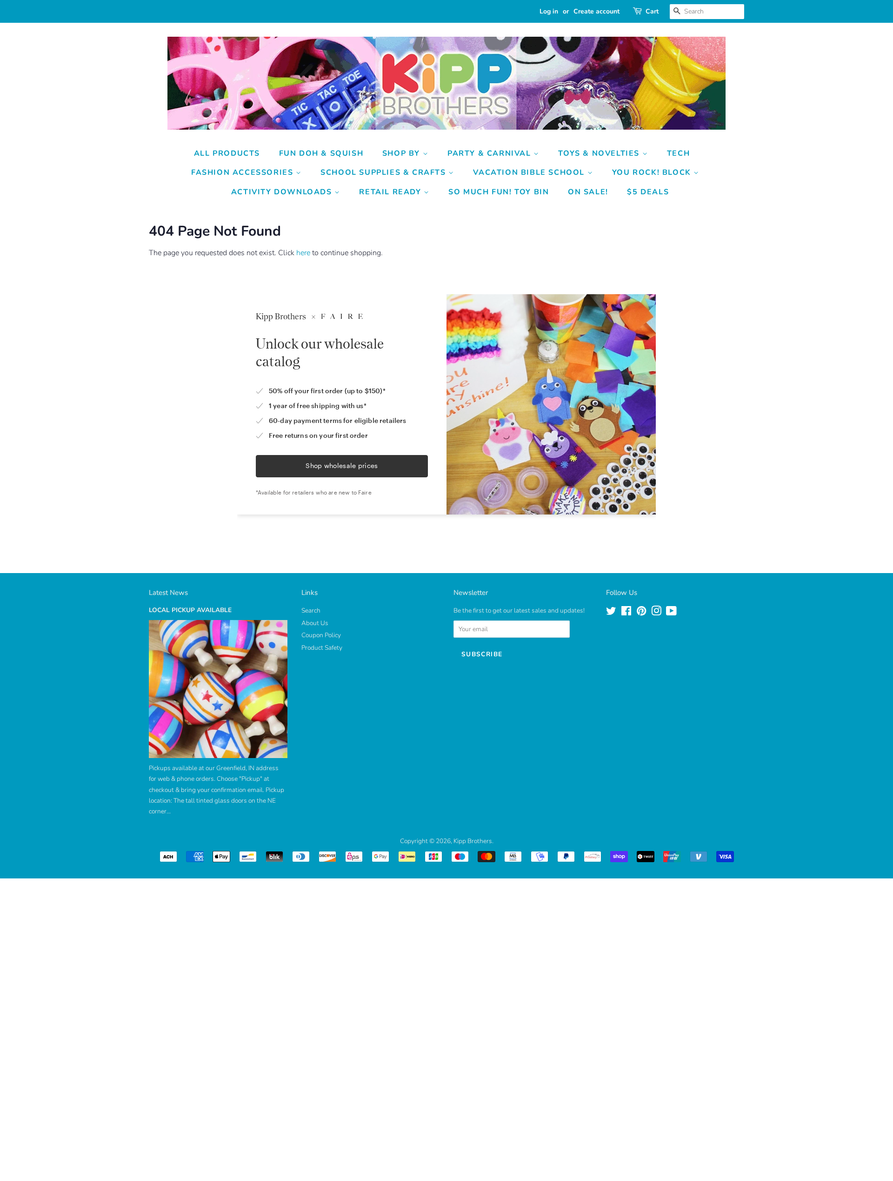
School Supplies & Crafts (384, 172)
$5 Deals (648, 192)
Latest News (168, 592)
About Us (314, 623)
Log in (549, 11)
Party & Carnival (490, 153)
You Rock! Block (653, 172)
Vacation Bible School (530, 172)
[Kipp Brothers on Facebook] (626, 612)
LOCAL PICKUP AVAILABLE (190, 610)
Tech (678, 153)
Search (310, 610)
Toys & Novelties (600, 153)
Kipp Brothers (472, 841)
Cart (652, 11)
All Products (227, 153)
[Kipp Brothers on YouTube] (671, 612)
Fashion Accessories (243, 172)
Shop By (402, 153)
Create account (596, 11)
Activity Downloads (282, 192)
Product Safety (321, 647)
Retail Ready (391, 192)
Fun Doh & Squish (321, 153)
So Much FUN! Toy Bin (498, 192)
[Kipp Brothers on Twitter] (611, 612)
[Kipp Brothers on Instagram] (656, 612)
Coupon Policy (321, 635)
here (303, 253)
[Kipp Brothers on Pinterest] (641, 612)
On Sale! (588, 192)
